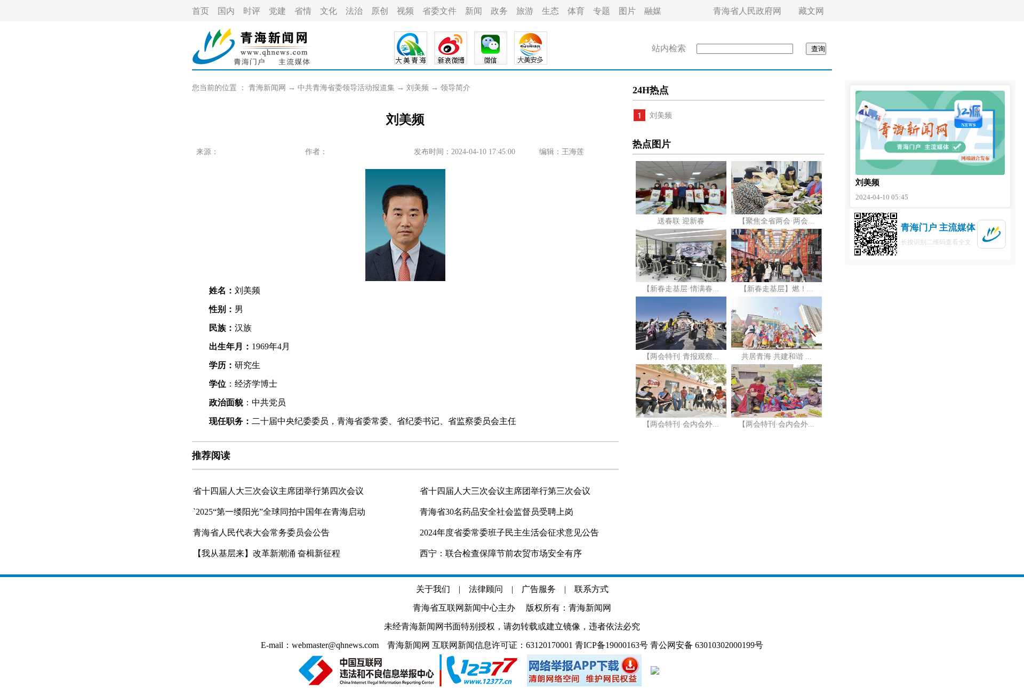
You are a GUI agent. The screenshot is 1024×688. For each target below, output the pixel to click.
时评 (251, 10)
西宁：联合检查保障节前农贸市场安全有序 (501, 553)
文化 (328, 10)
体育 (576, 10)
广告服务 (539, 589)
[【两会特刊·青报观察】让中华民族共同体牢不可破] (681, 347)
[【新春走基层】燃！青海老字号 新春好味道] (776, 280)
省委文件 (439, 10)
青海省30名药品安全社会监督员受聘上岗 (496, 511)
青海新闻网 (267, 88)
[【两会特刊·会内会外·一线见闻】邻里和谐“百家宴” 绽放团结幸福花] (776, 415)
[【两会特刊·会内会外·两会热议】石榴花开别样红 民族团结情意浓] (681, 415)
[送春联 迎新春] (681, 212)
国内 (226, 10)
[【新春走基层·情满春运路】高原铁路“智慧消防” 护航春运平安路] (681, 280)
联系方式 (591, 589)
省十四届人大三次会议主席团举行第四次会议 (278, 490)
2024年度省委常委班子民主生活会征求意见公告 (509, 532)
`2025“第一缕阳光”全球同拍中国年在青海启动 (279, 511)
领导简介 (455, 88)
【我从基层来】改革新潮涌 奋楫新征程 (266, 553)
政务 (499, 10)
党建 (277, 10)
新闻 (473, 10)
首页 (200, 10)
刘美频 (417, 88)
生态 (550, 10)
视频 (405, 10)
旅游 (524, 10)
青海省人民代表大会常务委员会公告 (261, 532)
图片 (627, 10)
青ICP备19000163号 (611, 645)
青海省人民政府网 (747, 10)
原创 (379, 10)
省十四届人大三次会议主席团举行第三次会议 (505, 490)
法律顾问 (486, 589)
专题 (601, 10)
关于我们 (433, 589)
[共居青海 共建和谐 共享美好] (776, 347)
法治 (354, 10)
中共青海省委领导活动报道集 (346, 88)
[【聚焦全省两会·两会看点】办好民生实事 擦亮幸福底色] (776, 212)
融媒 (652, 10)
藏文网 (811, 10)
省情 (302, 10)
